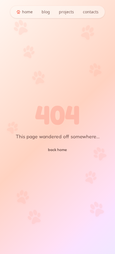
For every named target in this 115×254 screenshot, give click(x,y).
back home (57, 149)
